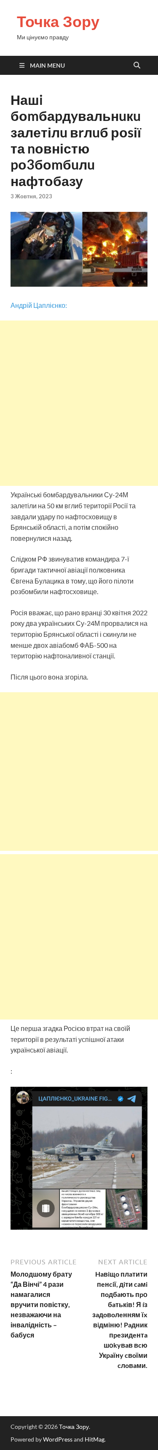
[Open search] (137, 65)
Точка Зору (58, 21)
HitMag (94, 1439)
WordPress (57, 1439)
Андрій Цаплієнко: (39, 305)
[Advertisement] (79, 403)
